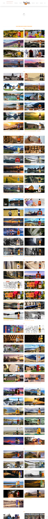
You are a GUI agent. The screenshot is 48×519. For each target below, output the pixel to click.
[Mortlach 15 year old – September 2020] (35, 401)
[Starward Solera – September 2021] (35, 339)
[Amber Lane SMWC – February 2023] (13, 252)
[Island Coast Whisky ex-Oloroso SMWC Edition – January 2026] (35, 63)
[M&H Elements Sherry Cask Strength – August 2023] (13, 222)
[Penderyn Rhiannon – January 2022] (35, 315)
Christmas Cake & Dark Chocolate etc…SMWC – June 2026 (11, 48)
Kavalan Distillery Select (28, 459)
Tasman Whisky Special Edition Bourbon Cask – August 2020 (11, 416)
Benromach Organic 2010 (28, 498)
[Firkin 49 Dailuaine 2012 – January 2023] (35, 252)
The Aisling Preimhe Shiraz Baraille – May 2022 (31, 300)
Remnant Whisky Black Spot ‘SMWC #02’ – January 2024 (32, 193)
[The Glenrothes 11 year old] (13, 474)
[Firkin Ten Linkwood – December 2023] (13, 202)
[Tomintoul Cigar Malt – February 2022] (13, 315)
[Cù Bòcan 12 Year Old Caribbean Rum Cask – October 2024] (13, 149)
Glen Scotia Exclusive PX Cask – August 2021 (9, 353)
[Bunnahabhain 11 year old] (13, 503)
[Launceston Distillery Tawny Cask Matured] (13, 454)
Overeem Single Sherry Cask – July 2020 (30, 416)
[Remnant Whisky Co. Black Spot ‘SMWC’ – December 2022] (13, 265)
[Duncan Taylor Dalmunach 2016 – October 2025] (13, 87)
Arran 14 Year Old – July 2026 (28, 38)
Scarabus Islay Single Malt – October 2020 (9, 406)
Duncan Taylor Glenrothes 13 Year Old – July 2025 (31, 101)
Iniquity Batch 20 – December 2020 (8, 396)
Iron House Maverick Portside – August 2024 (9, 164)
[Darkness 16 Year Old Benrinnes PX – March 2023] (35, 242)
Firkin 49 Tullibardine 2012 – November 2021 (30, 333)
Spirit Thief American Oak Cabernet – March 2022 (31, 310)
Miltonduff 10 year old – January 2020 (30, 445)
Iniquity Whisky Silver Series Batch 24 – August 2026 (10, 38)
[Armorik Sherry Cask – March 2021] (35, 368)
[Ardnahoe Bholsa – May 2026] (35, 44)
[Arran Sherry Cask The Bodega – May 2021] (35, 358)
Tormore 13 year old (27, 488)
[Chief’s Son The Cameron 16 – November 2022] (35, 265)
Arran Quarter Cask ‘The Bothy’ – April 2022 (9, 310)
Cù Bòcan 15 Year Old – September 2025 (30, 91)
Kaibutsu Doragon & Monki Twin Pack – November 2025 (32, 81)
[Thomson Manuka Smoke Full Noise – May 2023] (35, 232)
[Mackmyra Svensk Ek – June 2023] (13, 232)
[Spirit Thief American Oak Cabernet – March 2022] (35, 305)
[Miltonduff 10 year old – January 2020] (35, 441)
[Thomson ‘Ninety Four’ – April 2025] (13, 116)
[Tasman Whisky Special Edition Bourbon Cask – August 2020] (13, 411)
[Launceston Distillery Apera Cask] (35, 474)
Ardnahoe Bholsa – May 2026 (28, 48)
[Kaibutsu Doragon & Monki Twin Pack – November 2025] (35, 77)
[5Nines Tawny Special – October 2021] (13, 339)
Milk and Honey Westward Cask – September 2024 (31, 154)
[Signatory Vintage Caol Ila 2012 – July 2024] (35, 159)
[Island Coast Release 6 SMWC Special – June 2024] (13, 169)
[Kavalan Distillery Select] (35, 454)
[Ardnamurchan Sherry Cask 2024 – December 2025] (13, 77)
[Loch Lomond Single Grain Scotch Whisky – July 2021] (35, 348)
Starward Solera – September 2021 (29, 343)
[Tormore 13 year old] (35, 484)
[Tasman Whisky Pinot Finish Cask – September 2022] (35, 275)
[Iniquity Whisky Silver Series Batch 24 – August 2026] (13, 34)
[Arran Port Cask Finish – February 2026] (13, 63)
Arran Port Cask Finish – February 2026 (8, 68)
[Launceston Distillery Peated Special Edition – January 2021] (35, 378)
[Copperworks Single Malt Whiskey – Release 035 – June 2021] (13, 358)
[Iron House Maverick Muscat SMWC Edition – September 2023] (35, 212)
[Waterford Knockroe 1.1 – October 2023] (13, 212)
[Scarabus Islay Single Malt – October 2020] (13, 401)
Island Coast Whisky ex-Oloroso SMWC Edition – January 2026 (33, 68)
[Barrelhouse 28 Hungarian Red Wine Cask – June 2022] (13, 295)
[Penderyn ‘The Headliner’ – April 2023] (13, 242)
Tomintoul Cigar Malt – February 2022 (8, 320)
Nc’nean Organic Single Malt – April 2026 (9, 58)
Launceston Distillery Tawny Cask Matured (9, 459)
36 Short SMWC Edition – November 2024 (30, 144)
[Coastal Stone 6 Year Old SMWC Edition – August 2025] (13, 96)
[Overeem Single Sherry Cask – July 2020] (35, 411)
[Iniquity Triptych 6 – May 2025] (35, 106)
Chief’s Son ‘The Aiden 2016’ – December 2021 (9, 333)
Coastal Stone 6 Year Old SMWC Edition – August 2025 (10, 101)
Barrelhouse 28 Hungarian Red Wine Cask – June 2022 (10, 300)
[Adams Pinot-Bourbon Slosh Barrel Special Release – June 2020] (13, 421)
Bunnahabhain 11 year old (6, 508)
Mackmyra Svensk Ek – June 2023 (8, 236)
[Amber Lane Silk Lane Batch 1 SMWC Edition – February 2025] (13, 126)
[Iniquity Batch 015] (13, 494)
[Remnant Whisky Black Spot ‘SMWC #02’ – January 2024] (35, 189)
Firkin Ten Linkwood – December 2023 (8, 207)
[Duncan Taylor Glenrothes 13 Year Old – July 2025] (35, 96)
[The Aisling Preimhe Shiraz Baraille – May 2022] (35, 295)
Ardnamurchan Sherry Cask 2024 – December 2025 (10, 81)
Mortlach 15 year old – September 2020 (30, 406)
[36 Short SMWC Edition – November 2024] (35, 140)
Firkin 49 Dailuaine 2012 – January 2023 (30, 256)
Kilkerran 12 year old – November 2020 (30, 396)
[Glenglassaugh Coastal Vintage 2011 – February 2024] (13, 189)
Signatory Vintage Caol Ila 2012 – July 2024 (30, 164)
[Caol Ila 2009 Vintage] (35, 464)
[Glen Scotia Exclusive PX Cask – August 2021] (13, 348)
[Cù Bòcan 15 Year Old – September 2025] (35, 87)
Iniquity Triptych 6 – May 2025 (29, 111)
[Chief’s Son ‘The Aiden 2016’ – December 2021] (13, 329)
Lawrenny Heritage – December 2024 (8, 144)
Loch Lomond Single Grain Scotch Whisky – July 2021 (32, 353)
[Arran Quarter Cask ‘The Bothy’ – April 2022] (13, 305)
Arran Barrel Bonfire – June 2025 (7, 111)
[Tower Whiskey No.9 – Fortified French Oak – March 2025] (35, 116)
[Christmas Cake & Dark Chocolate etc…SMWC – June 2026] (13, 44)
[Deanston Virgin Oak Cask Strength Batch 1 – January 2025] (35, 126)
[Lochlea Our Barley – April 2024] (13, 179)
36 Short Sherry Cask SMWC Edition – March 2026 (31, 58)
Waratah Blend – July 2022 (28, 290)
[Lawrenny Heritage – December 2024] (13, 140)
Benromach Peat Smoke (6, 488)
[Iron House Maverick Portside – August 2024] (13, 159)
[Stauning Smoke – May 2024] (35, 169)
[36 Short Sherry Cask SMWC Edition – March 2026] (35, 53)
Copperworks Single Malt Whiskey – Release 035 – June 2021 (11, 363)
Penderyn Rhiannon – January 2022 (29, 320)
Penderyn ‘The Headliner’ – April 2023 (8, 246)
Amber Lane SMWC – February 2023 (8, 256)
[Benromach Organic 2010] (35, 494)
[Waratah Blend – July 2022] (35, 285)
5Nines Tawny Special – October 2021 (8, 343)
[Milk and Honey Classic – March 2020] (35, 431)
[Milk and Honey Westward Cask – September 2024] (35, 149)
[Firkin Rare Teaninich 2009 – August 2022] (13, 285)
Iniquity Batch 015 (5, 498)
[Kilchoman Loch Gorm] (13, 464)
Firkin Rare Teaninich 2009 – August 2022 (9, 289)
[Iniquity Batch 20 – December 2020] (13, 392)
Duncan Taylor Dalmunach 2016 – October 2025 (9, 91)
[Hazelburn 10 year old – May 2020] (35, 421)
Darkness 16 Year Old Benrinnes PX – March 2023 (31, 246)
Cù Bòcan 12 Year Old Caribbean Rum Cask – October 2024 (11, 154)
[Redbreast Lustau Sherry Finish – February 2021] (13, 378)
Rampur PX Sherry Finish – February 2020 (9, 445)
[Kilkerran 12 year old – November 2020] (35, 392)
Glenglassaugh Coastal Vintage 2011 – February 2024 (10, 193)
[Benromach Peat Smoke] (13, 484)
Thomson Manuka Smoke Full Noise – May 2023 (31, 236)
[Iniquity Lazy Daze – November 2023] (35, 202)
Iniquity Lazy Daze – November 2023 (29, 207)
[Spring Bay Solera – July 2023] (35, 222)
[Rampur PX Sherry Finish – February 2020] (13, 441)
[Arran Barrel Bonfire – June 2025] (13, 106)
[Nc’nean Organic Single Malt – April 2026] (13, 53)
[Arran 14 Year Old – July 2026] (35, 34)
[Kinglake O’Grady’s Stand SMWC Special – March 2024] (35, 179)
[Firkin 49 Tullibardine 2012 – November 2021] (35, 329)
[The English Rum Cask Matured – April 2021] (13, 368)
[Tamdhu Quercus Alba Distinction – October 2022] (13, 275)
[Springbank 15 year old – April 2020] (13, 431)
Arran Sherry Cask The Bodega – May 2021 (30, 363)
